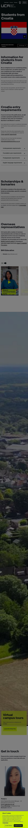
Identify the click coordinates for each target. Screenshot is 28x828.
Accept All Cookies (18, 825)
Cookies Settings (8, 825)
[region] (14, 819)
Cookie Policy (5, 823)
